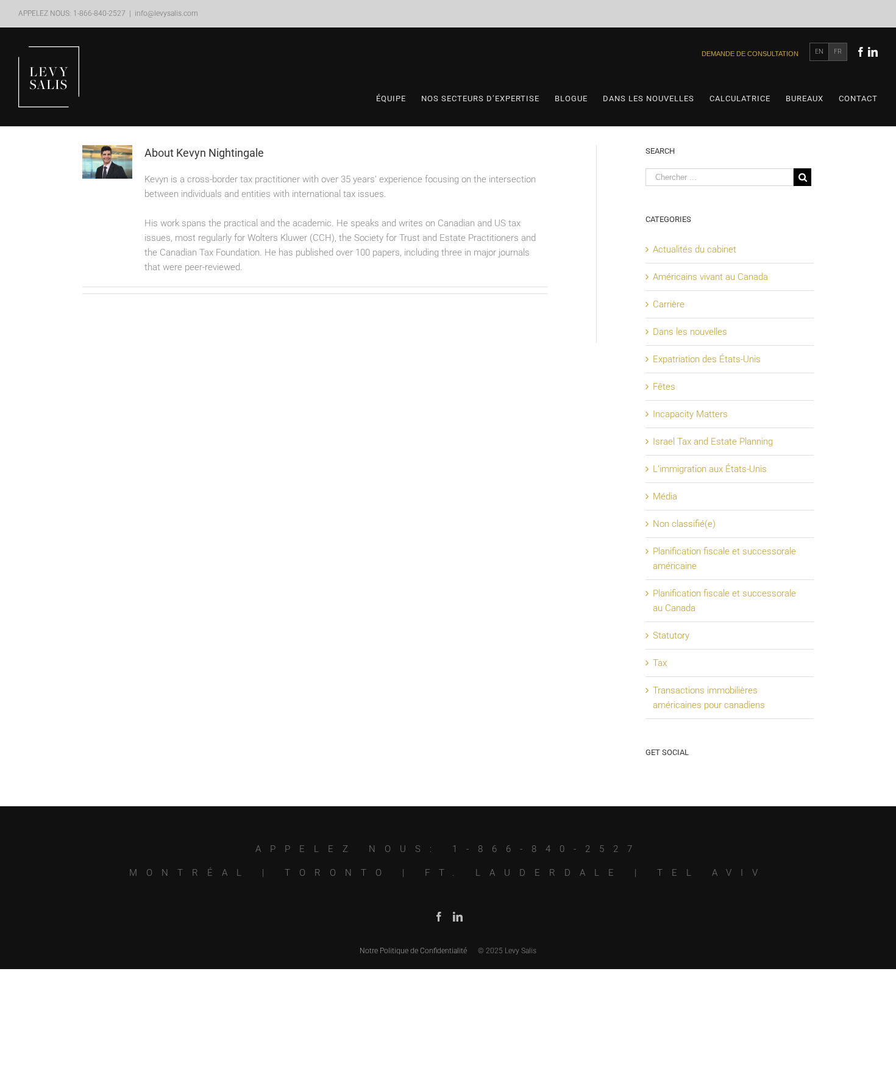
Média (665, 496)
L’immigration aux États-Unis (710, 469)
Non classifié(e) (684, 523)
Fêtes (664, 386)
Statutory (671, 635)
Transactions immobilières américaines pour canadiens (709, 698)
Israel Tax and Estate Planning (713, 441)
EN (819, 51)
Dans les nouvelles (690, 331)
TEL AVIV (712, 872)
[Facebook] (861, 52)
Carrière (668, 304)
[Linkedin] (873, 52)
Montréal (190, 872)
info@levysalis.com (166, 13)
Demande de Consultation (750, 53)
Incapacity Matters (690, 414)
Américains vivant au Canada (710, 276)
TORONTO (338, 872)
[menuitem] (398, 98)
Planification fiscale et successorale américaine (724, 558)
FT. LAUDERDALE (524, 872)
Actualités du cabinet (694, 249)
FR (838, 51)
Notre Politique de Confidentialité (413, 951)
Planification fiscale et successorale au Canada (724, 601)
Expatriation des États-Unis (707, 359)
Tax (660, 662)
